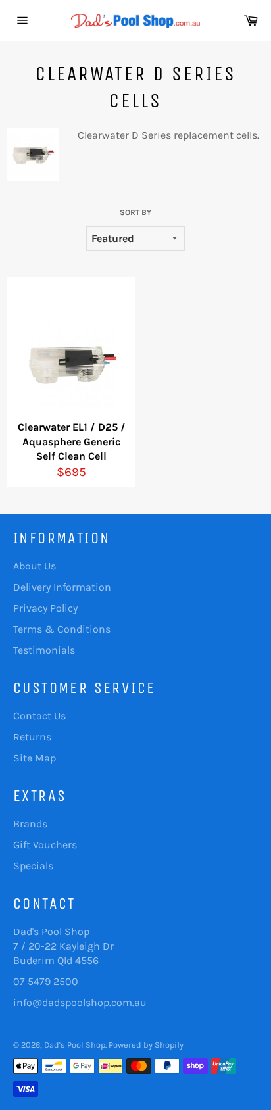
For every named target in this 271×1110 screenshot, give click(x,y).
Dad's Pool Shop (74, 1045)
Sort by (135, 212)
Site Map (34, 758)
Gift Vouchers (45, 844)
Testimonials (44, 650)
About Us (34, 566)
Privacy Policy (45, 608)
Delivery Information (62, 587)
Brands (30, 823)
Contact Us (39, 716)
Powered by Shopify (146, 1045)
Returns (32, 737)
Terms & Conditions (62, 629)
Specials (33, 865)
